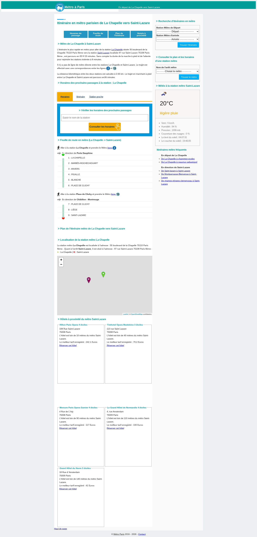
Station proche (96, 96)
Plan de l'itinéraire (119, 34)
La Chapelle (117, 49)
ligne (110, 148)
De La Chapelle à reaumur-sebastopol (179, 162)
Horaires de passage (76, 34)
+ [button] (61, 260)
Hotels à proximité (141, 34)
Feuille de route (98, 34)
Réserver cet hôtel (68, 345)
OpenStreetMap (136, 314)
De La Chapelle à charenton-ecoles (178, 159)
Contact (142, 534)
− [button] (61, 264)
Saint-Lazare (103, 53)
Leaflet (125, 314)
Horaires (65, 96)
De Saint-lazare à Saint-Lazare (175, 171)
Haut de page (60, 528)
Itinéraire (80, 96)
